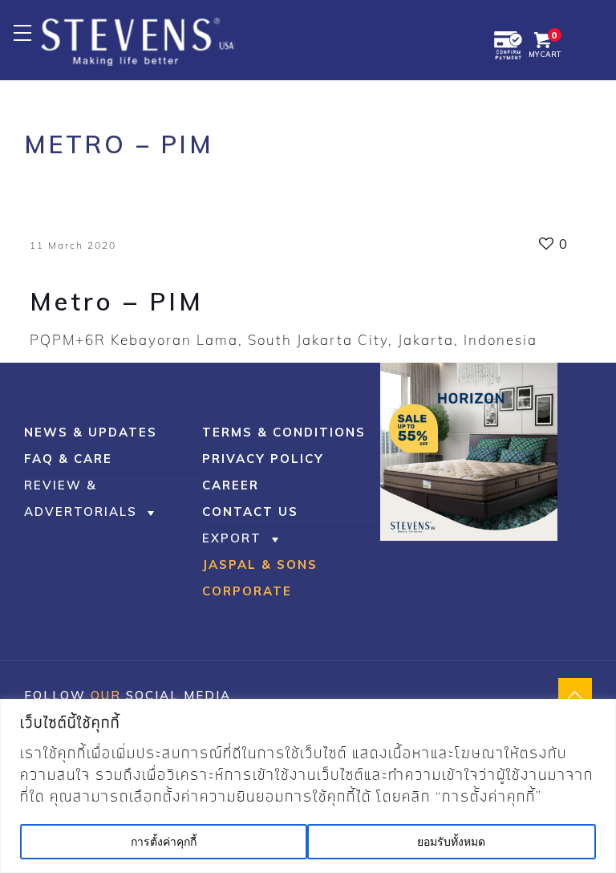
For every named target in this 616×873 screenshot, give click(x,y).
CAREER (230, 485)
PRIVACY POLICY (263, 458)
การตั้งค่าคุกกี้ (164, 841)
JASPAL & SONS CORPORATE (260, 578)
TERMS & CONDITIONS (284, 432)
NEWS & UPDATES (90, 432)
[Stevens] (138, 40)
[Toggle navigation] (22, 32)
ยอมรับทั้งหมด (451, 841)
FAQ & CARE (68, 458)
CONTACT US (250, 511)
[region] (308, 786)
